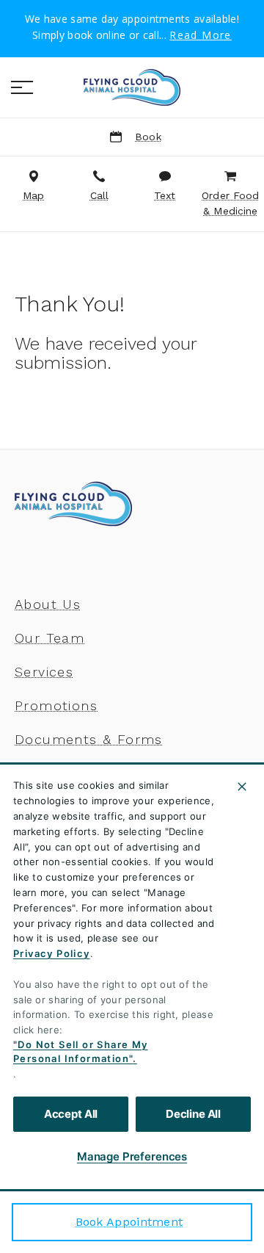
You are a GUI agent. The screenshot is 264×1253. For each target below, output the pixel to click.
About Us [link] (48, 604)
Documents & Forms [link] (89, 739)
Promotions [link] (56, 705)
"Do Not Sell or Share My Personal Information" (80, 1052)
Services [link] (44, 672)
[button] (22, 87)
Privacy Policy (51, 953)
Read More (200, 35)
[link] (132, 87)
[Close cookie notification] (242, 786)
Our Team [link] (49, 638)
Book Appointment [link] (129, 1222)
